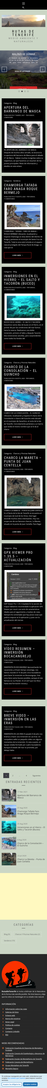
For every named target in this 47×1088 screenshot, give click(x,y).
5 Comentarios (9, 471)
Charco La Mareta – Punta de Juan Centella (23, 461)
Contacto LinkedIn (12, 1031)
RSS (6, 1035)
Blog (15, 103)
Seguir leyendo (22, 71)
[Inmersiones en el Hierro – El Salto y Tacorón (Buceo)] (23, 307)
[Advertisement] (23, 896)
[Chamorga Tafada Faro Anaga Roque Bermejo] (23, 216)
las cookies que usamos (16, 1078)
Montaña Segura (11, 1068)
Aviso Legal (9, 1022)
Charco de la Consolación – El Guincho (20, 370)
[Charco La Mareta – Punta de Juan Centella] (23, 492)
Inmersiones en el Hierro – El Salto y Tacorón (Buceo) (22, 279)
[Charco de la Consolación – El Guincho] (23, 397)
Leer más (16, 255)
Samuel (31, 115)
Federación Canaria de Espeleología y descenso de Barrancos (25, 1054)
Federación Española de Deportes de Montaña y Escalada (24, 1049)
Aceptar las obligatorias (12, 1084)
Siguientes (36, 775)
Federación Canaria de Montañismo (19, 1062)
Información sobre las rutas (16, 1009)
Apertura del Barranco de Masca (22, 109)
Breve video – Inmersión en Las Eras (20, 719)
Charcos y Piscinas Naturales (24, 362)
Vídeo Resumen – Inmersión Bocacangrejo (19, 652)
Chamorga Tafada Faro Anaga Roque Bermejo (21, 189)
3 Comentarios (9, 290)
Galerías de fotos (12, 1012)
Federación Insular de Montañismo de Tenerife (23, 1059)
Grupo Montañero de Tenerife (17, 1065)
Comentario (8, 117)
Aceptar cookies (30, 1084)
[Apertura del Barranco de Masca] (23, 134)
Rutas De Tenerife (23, 33)
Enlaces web (10, 1015)
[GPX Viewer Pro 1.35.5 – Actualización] (23, 586)
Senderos (17, 181)
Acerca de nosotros (12, 1019)
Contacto (8, 1028)
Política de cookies (12, 1025)
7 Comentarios (9, 199)
